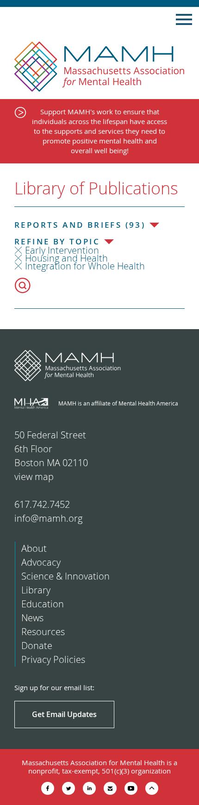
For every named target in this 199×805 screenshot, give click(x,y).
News (32, 618)
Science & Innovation (65, 576)
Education (42, 604)
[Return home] (99, 67)
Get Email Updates (64, 714)
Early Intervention (62, 250)
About (34, 548)
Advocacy (41, 562)
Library (35, 590)
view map (34, 476)
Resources (43, 631)
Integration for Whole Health (85, 266)
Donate (36, 645)
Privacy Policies (53, 659)
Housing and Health (66, 258)
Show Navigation (184, 19)
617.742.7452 (42, 504)
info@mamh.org (48, 518)
